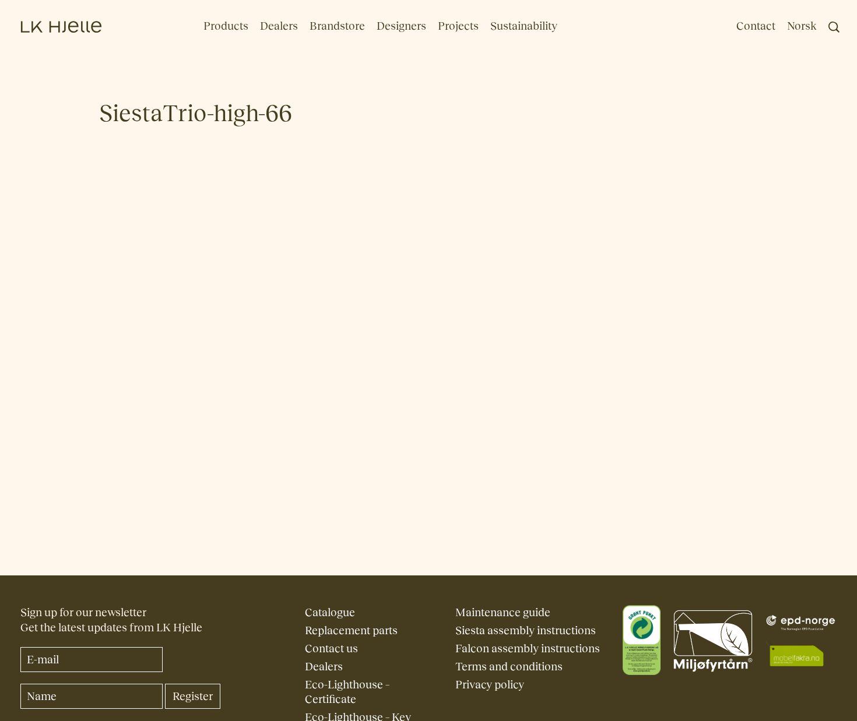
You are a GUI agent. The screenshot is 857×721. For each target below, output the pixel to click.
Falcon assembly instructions (527, 648)
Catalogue (330, 612)
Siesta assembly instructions (525, 630)
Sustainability (523, 26)
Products (225, 26)
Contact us (331, 648)
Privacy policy (489, 684)
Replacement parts (351, 630)
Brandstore (337, 26)
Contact (755, 26)
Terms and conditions (509, 666)
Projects (458, 26)
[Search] (834, 27)
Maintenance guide (502, 612)
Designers (401, 26)
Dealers (279, 26)
